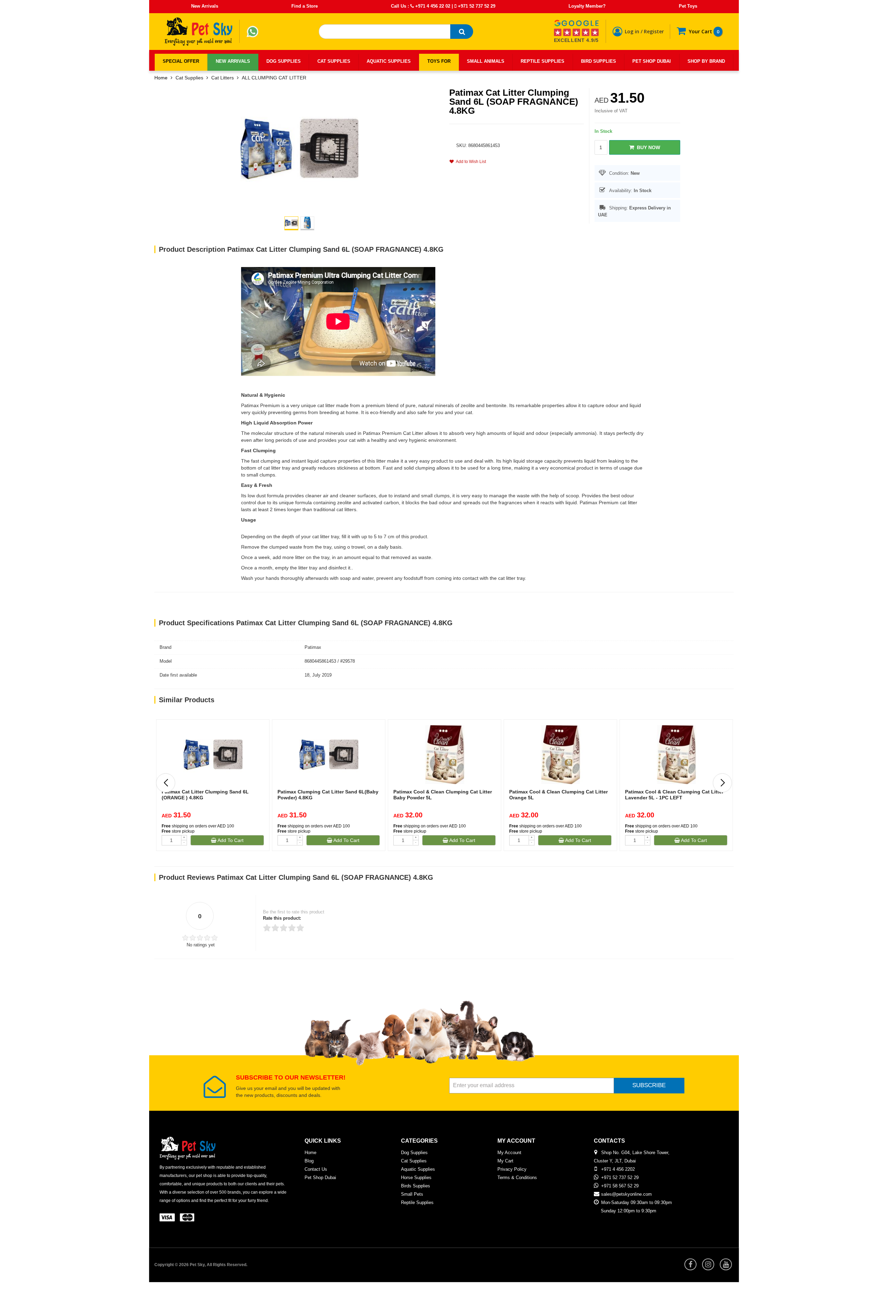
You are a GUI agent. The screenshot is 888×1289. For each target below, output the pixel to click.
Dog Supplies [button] (283, 61)
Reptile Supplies (417, 1202)
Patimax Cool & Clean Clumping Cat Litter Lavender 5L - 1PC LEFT (674, 794)
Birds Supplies (415, 1185)
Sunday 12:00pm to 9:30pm (628, 1210)
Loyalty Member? (587, 6)
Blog (309, 1160)
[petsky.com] (198, 31)
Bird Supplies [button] (598, 61)
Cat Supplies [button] (333, 61)
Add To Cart (230, 840)
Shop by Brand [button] (706, 61)
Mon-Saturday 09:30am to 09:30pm (636, 1202)
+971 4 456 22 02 (432, 6)
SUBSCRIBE (649, 1085)
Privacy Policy (512, 1169)
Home (161, 77)
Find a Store (304, 6)
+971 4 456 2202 (618, 1169)
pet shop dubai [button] (651, 61)
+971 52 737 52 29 (475, 6)
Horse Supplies (416, 1177)
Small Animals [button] (485, 61)
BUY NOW (647, 147)
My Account (509, 1152)
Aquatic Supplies (418, 1169)
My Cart (505, 1160)
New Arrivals (204, 6)
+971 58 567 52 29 (620, 1185)
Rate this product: (282, 918)
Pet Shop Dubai (320, 1177)
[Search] (461, 31)
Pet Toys (688, 6)
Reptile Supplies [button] (542, 61)
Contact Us (316, 1169)
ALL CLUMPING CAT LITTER (274, 77)
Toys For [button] (439, 61)
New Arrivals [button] (233, 61)
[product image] (299, 148)
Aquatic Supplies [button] (389, 61)
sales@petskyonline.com (626, 1194)
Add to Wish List (470, 161)
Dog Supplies (414, 1152)
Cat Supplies (189, 77)
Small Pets (412, 1194)
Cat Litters (222, 77)
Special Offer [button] (181, 61)
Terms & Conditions (517, 1177)
